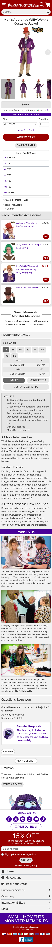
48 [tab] (7, 356)
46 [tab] (42, 349)
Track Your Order (16, 884)
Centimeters (38, 380)
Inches (14, 380)
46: (5, 181)
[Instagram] (29, 819)
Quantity (43, 119)
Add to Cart (26, 137)
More (4, 909)
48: (5, 187)
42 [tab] (28, 349)
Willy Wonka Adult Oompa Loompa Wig (28, 246)
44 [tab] (35, 349)
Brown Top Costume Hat (27, 288)
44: (5, 175)
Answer (8, 751)
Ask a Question (26, 761)
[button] (48, 4)
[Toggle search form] (42, 4)
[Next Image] (48, 52)
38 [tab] (13, 349)
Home (10, 871)
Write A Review (12, 784)
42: (5, 169)
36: (5, 158)
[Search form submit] (48, 12)
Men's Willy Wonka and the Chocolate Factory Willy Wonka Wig (27, 269)
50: (5, 193)
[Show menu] (3, 4)
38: (5, 163)
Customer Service (13, 890)
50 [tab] (14, 356)
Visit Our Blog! (27, 826)
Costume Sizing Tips (26, 387)
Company (7, 896)
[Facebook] (9, 819)
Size (5, 119)
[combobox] (23, 12)
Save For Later (26, 145)
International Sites (13, 902)
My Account (13, 877)
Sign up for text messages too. (20, 854)
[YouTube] (36, 819)
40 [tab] (20, 349)
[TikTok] (43, 819)
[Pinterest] (22, 819)
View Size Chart (26, 130)
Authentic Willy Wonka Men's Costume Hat (26, 224)
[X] (16, 819)
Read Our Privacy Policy (26, 865)
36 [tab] (5, 349)
